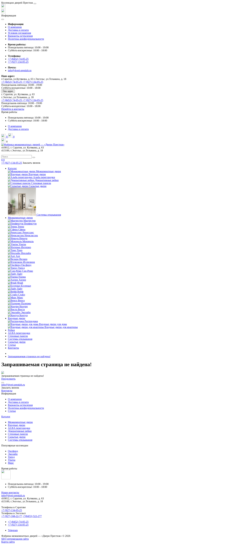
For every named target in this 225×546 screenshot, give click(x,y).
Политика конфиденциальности (26, 38)
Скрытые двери (17, 342)
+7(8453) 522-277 (32, 516)
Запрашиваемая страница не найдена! (29, 356)
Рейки (11, 330)
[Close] (35, 3)
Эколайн (13, 454)
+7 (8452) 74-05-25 (18, 59)
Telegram (13, 530)
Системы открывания (20, 339)
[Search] (33, 157)
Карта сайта (8, 541)
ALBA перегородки (19, 333)
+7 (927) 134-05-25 (18, 61)
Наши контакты (10, 492)
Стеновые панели (18, 336)
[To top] (2, 382)
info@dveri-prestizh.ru (19, 70)
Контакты (13, 347)
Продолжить (8, 378)
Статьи (12, 345)
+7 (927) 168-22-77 (11, 516)
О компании (15, 27)
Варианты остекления (20, 36)
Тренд (11, 457)
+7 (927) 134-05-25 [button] (11, 510)
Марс (11, 463)
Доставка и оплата (18, 30)
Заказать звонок (31, 162)
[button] (9, 112)
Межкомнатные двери (20, 217)
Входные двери (16, 318)
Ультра (11, 460)
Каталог (12, 168)
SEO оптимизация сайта (15, 538)
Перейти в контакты (12, 109)
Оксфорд (13, 451)
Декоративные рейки (20, 431)
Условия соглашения (19, 33)
